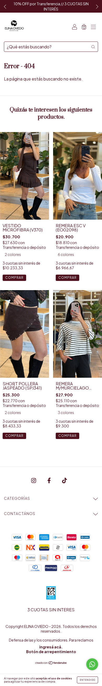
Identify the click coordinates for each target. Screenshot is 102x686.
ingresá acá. (51, 646)
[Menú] (93, 27)
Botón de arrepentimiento (51, 651)
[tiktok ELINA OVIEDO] (64, 480)
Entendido (87, 680)
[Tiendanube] (51, 663)
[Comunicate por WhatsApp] (92, 664)
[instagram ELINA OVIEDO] (34, 480)
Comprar (14, 278)
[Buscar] (93, 46)
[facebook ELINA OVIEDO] (49, 480)
